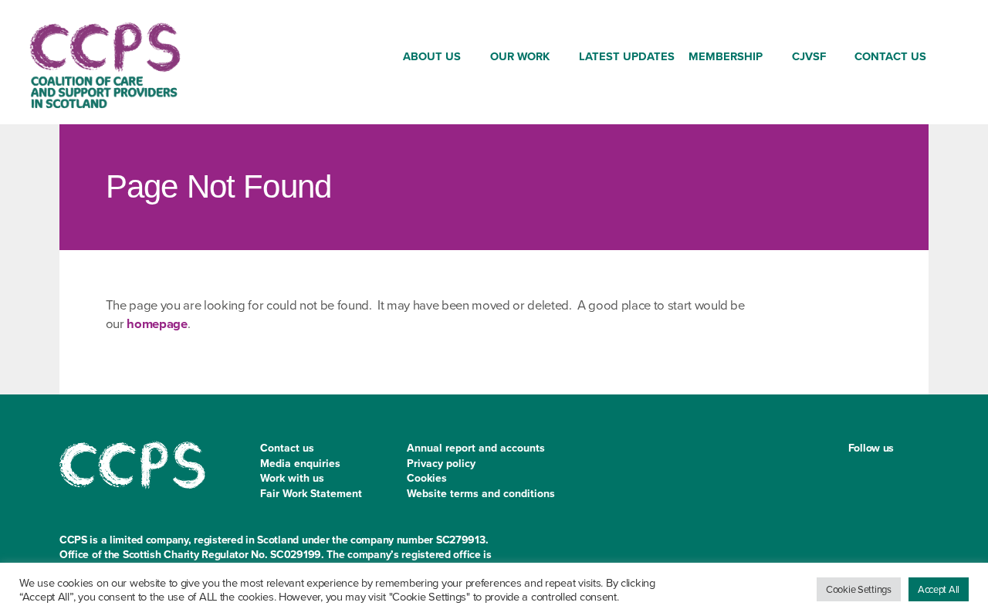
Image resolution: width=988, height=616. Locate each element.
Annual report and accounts (476, 448)
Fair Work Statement (311, 494)
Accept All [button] (938, 589)
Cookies (427, 478)
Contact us (287, 448)
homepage (157, 323)
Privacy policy (441, 463)
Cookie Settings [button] (859, 589)
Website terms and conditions (481, 494)
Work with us (292, 478)
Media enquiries (300, 463)
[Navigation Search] (946, 59)
